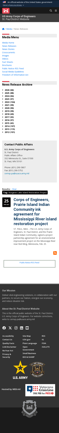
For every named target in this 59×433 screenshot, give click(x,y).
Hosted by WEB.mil (11, 389)
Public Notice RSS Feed (29, 262)
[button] (14, 5)
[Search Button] (50, 10)
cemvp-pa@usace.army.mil (16, 173)
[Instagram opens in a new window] (15, 327)
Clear (14, 189)
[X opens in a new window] (10, 327)
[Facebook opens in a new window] (4, 327)
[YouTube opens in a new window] (27, 327)
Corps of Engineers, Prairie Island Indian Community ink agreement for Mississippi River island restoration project (35, 211)
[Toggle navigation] (55, 10)
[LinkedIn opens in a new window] (21, 327)
